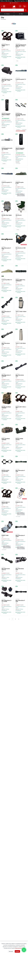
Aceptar (17, 951)
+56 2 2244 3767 (14, 2)
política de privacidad (19, 948)
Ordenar (8, 13)
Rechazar (11, 951)
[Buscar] (25, 10)
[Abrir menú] (4, 6)
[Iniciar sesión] (20, 6)
